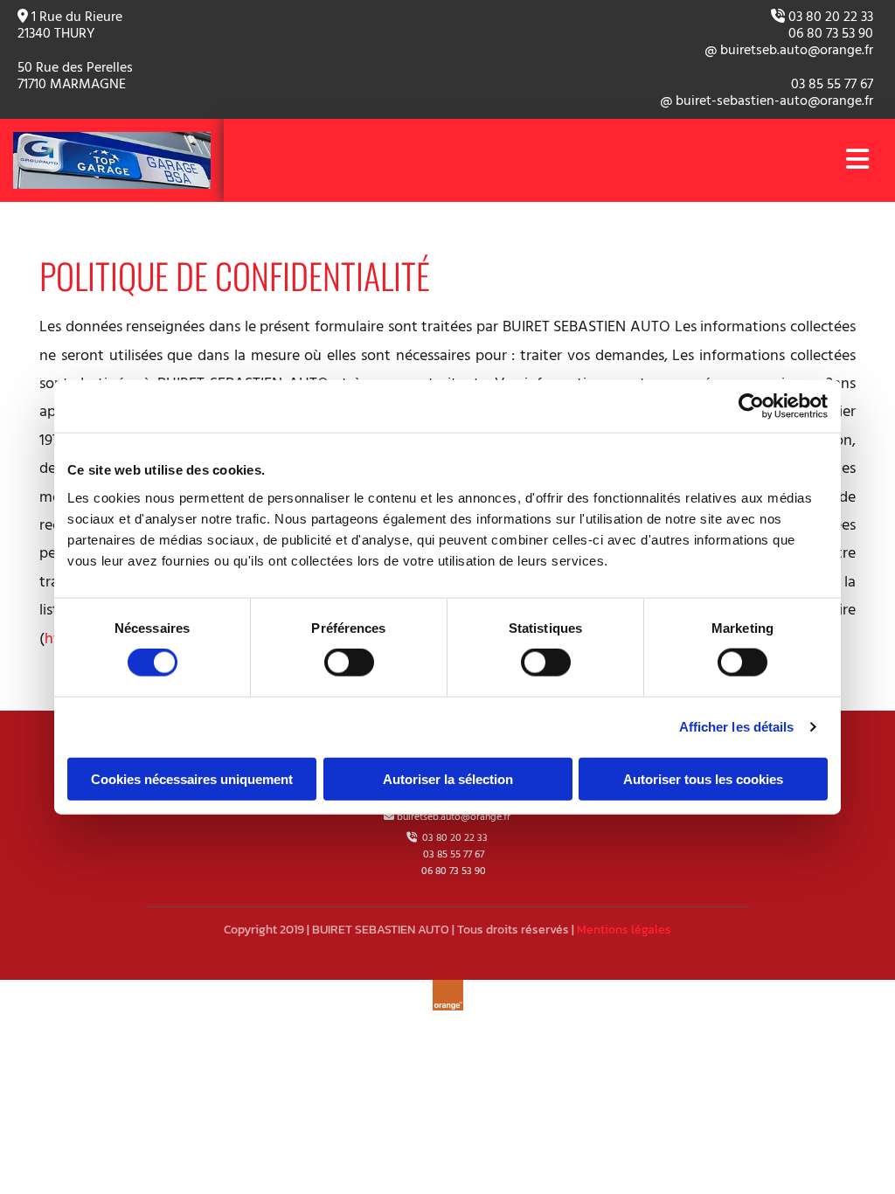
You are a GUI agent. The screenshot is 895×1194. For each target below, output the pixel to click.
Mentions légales (624, 929)
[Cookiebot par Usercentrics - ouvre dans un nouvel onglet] (751, 406)
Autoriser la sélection (448, 778)
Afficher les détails (736, 726)
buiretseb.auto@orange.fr (453, 817)
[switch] (349, 663)
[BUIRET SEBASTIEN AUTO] (112, 160)
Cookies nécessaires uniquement (192, 778)
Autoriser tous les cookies (703, 778)
